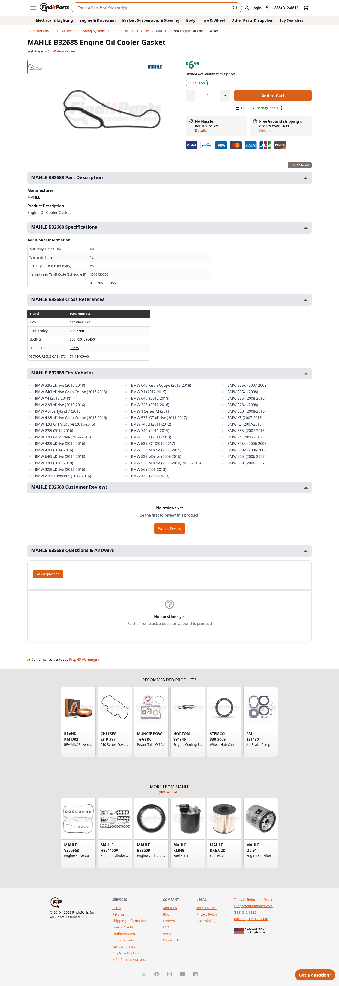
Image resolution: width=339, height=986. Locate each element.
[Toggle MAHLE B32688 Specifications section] (306, 227)
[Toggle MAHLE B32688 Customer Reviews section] (306, 487)
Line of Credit (122, 927)
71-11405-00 (79, 356)
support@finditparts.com (253, 906)
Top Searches (291, 20)
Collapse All (300, 165)
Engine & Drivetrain (98, 20)
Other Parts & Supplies (252, 20)
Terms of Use (206, 908)
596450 (89, 339)
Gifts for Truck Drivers (129, 959)
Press (167, 933)
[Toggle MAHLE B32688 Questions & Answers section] (306, 551)
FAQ (166, 927)
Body (190, 20)
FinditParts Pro (123, 933)
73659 (74, 348)
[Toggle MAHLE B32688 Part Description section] (306, 178)
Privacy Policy (206, 914)
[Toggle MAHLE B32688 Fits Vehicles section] (306, 373)
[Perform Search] (235, 8)
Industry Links (123, 940)
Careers (169, 921)
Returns (118, 914)
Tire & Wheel (213, 20)
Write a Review (64, 51)
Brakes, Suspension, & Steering (150, 20)
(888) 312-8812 (245, 912)
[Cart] (306, 7)
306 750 (76, 339)
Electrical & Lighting (54, 20)
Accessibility (205, 921)
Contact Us (171, 940)
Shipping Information (129, 921)
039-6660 (77, 331)
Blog (166, 914)
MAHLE (33, 197)
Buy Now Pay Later (126, 953)
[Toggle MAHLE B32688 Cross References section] (306, 300)
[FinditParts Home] (55, 8)
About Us (170, 908)
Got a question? (315, 975)
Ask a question (48, 574)
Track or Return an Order (253, 899)
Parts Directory (123, 946)
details (265, 130)
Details (201, 130)
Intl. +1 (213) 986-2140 (251, 919)
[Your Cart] (306, 7)
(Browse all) (169, 792)
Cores (116, 908)
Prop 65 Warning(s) (84, 659)
